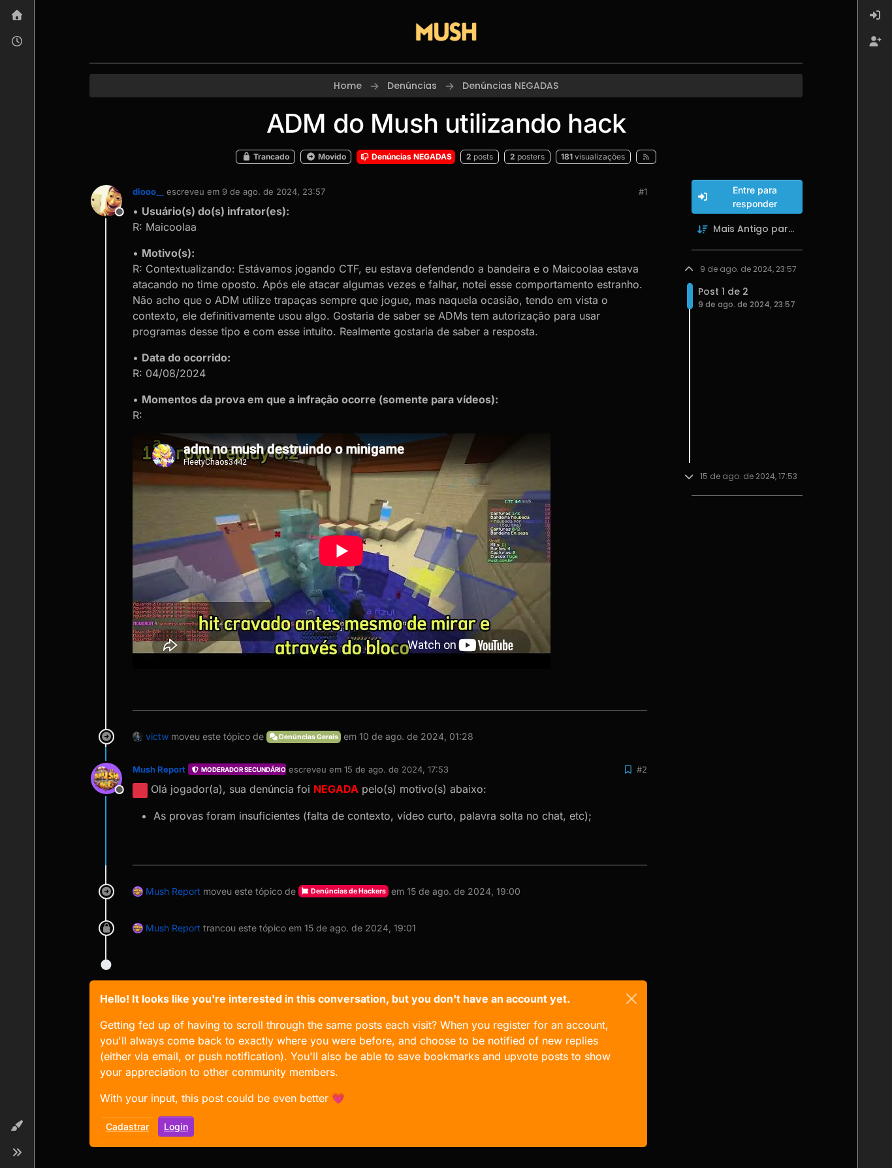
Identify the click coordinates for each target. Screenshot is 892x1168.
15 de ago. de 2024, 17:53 (396, 769)
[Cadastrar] (875, 41)
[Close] (631, 998)
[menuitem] (875, 15)
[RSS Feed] (646, 157)
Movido (331, 156)
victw (157, 736)
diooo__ (148, 191)
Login (176, 1126)
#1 (643, 191)
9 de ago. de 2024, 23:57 (273, 191)
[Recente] (17, 41)
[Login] (875, 15)
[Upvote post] (589, 694)
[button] (17, 1126)
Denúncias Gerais (308, 737)
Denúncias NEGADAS (411, 156)
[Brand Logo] (446, 31)
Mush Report (159, 769)
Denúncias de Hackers (348, 891)
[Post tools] (635, 694)
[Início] (17, 15)
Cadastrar (127, 1126)
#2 (642, 769)
